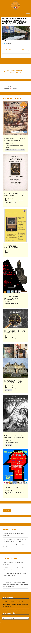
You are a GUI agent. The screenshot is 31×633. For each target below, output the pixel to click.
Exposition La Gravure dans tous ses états (13, 533)
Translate (15, 88)
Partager (8, 43)
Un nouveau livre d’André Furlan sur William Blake (15, 610)
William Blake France (6, 623)
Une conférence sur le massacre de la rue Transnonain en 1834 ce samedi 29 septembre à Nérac (15, 584)
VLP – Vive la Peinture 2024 (10, 579)
